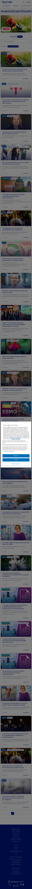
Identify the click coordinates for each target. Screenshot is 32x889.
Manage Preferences (16, 463)
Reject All (16, 455)
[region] (16, 444)
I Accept (16, 459)
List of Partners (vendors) (8, 451)
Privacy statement (16, 439)
